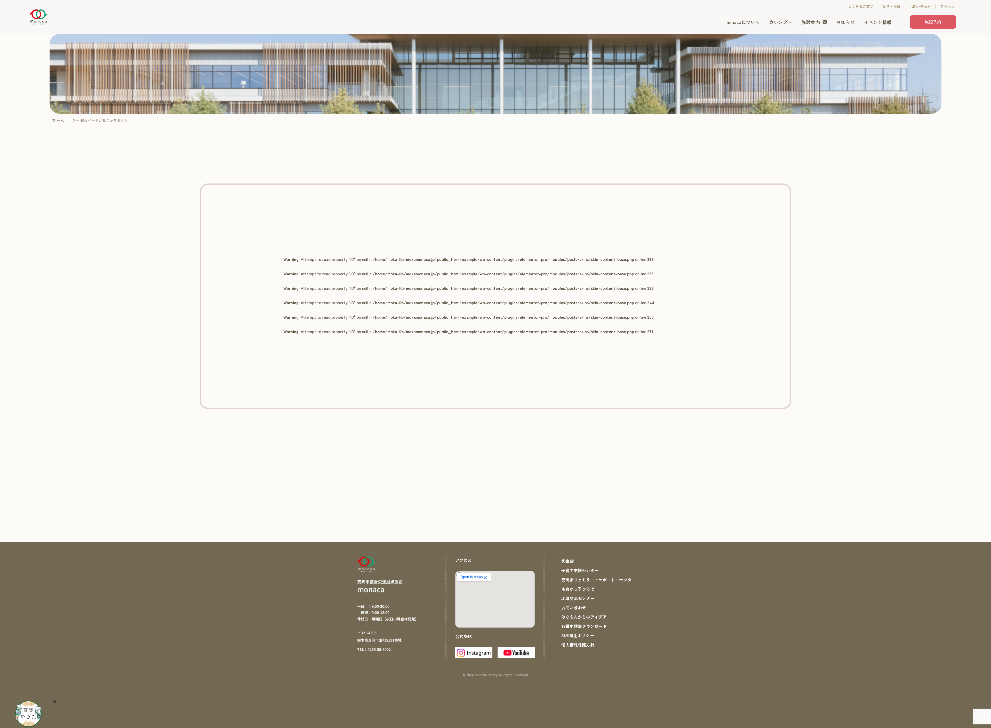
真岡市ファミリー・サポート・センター (598, 580)
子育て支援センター (579, 570)
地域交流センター (577, 598)
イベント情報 (878, 22)
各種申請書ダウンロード (584, 626)
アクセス (947, 6)
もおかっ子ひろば (577, 589)
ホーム (58, 120)
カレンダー (780, 22)
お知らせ (845, 22)
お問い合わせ (920, 6)
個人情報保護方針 (577, 645)
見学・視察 (891, 6)
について (742, 22)
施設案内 (810, 22)
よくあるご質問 (860, 6)
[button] (55, 702)
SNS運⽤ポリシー (577, 635)
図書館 (567, 561)
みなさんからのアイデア (584, 617)
